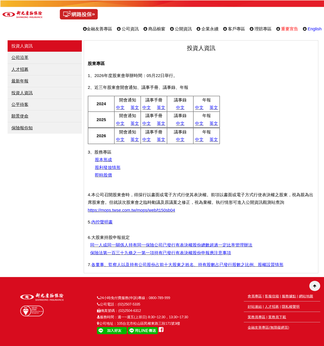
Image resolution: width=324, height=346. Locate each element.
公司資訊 (129, 29)
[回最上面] (314, 286)
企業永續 (209, 29)
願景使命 (19, 116)
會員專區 (255, 296)
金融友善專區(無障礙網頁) (268, 327)
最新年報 (19, 81)
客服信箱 (272, 296)
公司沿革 (19, 57)
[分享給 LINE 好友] (143, 330)
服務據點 (289, 296)
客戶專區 (236, 29)
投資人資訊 (22, 93)
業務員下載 (277, 317)
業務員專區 (256, 317)
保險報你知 (22, 128)
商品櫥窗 (156, 29)
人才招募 (19, 69)
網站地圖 (306, 296)
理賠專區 (262, 29)
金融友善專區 (99, 29)
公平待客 (19, 104)
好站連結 (255, 307)
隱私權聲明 (291, 307)
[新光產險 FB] (161, 330)
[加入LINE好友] (112, 330)
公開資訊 (183, 29)
